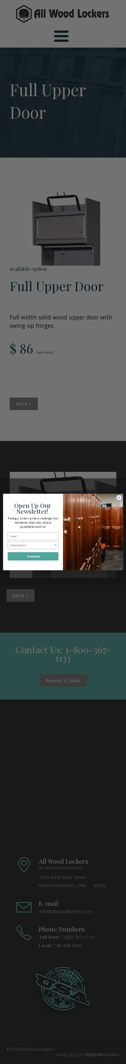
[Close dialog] (119, 497)
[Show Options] (55, 545)
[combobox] (32, 545)
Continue (33, 556)
